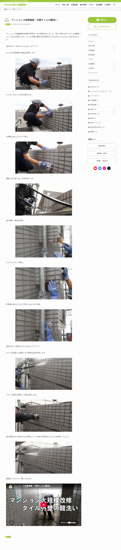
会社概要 (91, 64)
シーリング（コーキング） (100, 91)
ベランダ (94, 96)
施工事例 (91, 55)
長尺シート (95, 123)
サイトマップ (93, 73)
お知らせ (94, 87)
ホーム (90, 41)
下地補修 (94, 100)
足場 (93, 118)
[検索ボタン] (114, 4)
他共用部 (94, 105)
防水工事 (91, 46)
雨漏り (93, 131)
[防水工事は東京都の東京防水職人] (15, 5)
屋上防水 (94, 114)
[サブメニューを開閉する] (114, 45)
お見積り (91, 68)
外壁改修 (91, 50)
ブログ (90, 59)
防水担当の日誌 (97, 127)
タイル (8, 24)
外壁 (93, 109)
